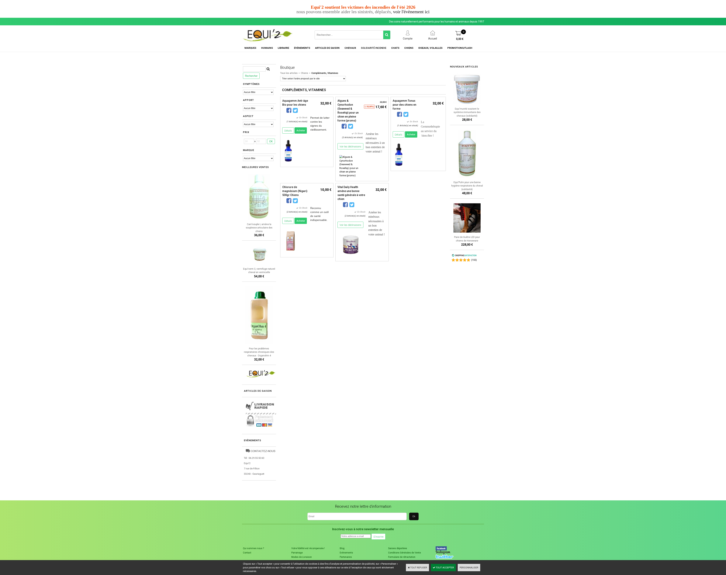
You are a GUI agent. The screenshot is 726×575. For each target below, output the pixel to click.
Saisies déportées (397, 548)
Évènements (302, 47)
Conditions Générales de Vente (404, 552)
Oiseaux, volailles (430, 47)
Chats (395, 47)
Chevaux (350, 47)
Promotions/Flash (459, 47)
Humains (267, 47)
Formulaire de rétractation (401, 557)
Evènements (252, 440)
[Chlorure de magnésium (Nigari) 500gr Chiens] (290, 253)
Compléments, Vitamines (324, 73)
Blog (342, 548)
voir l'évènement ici (411, 11)
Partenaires (346, 557)
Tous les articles (289, 73)
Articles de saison (327, 47)
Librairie (283, 47)
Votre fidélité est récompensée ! (308, 548)
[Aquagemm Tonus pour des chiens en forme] (399, 167)
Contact (247, 552)
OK (271, 141)
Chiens (408, 47)
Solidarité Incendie (373, 47)
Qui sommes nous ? (253, 548)
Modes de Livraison (301, 557)
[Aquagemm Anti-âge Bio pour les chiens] (288, 163)
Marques (250, 47)
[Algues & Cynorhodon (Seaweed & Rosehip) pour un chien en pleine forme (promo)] (350, 175)
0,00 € (459, 38)
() (474, 259)
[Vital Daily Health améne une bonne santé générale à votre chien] (350, 257)
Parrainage (297, 552)
